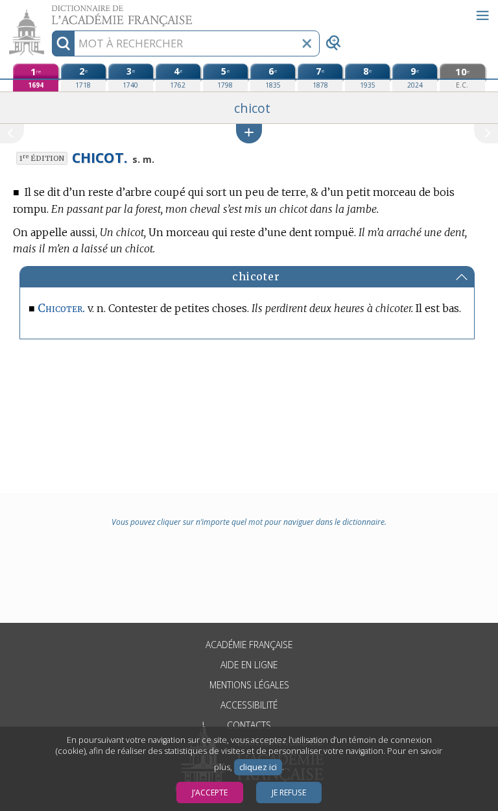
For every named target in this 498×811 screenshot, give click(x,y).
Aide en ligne (249, 665)
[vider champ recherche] (307, 43)
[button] (249, 133)
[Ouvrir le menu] (482, 15)
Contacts (249, 725)
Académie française (249, 644)
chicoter (255, 276)
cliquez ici (258, 767)
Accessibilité (249, 705)
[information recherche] (63, 43)
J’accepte (210, 792)
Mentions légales (249, 685)
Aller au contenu (49, 11)
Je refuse (289, 792)
